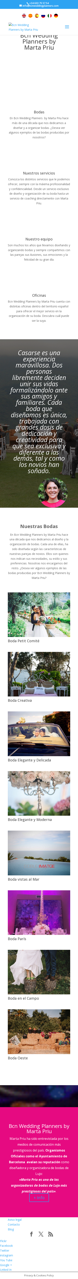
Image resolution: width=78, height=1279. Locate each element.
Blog (11, 1229)
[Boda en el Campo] (39, 972)
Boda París (17, 938)
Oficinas (39, 295)
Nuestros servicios (39, 173)
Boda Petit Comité (23, 640)
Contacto (14, 1224)
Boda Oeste (18, 1058)
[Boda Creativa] (39, 674)
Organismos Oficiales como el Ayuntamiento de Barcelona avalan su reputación (38, 1156)
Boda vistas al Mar (23, 879)
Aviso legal (15, 1220)
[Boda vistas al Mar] (39, 853)
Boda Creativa (20, 700)
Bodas (39, 112)
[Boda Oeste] (39, 1031)
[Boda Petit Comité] (39, 614)
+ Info (39, 1197)
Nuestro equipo (39, 239)
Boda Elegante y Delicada (29, 760)
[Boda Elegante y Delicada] (39, 733)
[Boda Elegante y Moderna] (39, 793)
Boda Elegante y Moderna (30, 819)
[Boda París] (39, 912)
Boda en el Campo (23, 998)
